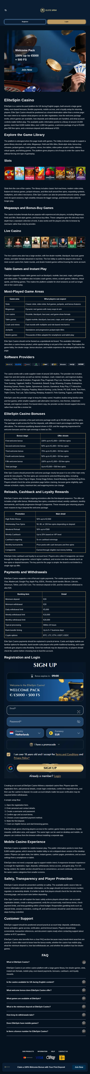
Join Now (27, 70)
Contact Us (63, 1051)
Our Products (28, 1051)
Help (53, 1051)
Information (42, 1051)
